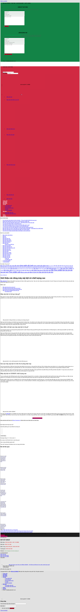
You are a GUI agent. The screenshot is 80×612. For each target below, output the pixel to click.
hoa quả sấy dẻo (34, 267)
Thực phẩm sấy (14, 272)
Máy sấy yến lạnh (6, 256)
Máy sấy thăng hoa (7, 250)
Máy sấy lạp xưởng (7, 245)
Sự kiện (6, 209)
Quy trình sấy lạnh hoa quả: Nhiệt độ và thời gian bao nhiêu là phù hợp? (18, 227)
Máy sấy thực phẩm (7, 252)
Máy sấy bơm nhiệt (7, 239)
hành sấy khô (15, 267)
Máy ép (4, 236)
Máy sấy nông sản (7, 249)
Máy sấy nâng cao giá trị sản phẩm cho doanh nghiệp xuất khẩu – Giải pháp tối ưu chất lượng (23, 228)
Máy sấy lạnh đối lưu (9, 244)
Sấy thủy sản (47, 270)
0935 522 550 (9, 548)
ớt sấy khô (50, 272)
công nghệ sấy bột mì (7, 529)
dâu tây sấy (64, 265)
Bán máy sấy (3, 265)
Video (4, 214)
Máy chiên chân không (7, 235)
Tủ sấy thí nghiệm (6, 260)
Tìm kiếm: (5, 73)
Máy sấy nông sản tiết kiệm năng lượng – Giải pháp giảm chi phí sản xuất (18, 222)
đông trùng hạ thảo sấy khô (38, 272)
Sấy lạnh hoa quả (51, 268)
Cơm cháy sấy (51, 265)
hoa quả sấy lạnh (47, 267)
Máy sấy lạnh (5, 243)
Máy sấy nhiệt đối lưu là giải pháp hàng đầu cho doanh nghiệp (16, 229)
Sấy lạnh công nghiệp (42, 268)
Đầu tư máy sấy (25, 272)
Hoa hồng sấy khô (21, 267)
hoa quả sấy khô (41, 267)
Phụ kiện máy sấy (6, 257)
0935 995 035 (9, 546)
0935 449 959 (16, 546)
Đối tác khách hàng (9, 207)
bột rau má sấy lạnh (13, 265)
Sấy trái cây (66, 270)
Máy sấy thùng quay (7, 253)
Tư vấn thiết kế (6, 261)
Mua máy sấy (68, 267)
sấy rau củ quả (20, 270)
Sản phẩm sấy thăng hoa (10, 213)
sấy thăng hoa (27, 270)
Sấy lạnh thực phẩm (66, 268)
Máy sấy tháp (5, 251)
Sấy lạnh (36, 268)
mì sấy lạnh (15, 529)
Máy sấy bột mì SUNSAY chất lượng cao (11, 290)
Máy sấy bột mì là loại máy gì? (9, 287)
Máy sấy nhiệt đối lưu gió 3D (9, 247)
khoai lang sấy (59, 267)
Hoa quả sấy (28, 267)
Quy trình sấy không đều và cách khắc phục (12, 223)
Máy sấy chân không (7, 240)
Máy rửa (4, 237)
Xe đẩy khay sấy (8, 259)
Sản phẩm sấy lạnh (9, 212)
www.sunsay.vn (15, 550)
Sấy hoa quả (13, 268)
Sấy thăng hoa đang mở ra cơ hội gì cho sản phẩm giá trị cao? (16, 225)
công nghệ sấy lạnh (26, 266)
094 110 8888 (16, 542)
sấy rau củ (14, 270)
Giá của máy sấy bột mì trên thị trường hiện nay (12, 289)
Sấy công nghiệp (7, 268)
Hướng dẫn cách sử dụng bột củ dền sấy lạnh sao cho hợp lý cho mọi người (16, 530)
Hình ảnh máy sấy (53, 267)
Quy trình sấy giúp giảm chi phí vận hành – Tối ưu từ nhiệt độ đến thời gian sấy (20, 220)
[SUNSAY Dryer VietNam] (21, 94)
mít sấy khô (63, 267)
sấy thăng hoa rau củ (37, 270)
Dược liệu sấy (70, 265)
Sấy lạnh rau (58, 268)
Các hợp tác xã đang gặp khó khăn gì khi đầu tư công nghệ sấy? (16, 230)
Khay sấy (7, 258)
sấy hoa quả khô (25, 268)
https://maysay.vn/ (17, 420)
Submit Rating (3, 435)
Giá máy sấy (3, 267)
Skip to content (3, 1)
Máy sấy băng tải (6, 238)
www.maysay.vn (7, 550)
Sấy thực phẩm (56, 270)
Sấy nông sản (8, 270)
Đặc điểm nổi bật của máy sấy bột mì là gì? (11, 288)
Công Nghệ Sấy (8, 205)
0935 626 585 (8, 542)
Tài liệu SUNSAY (8, 210)
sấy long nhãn (31, 268)
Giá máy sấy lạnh (9, 267)
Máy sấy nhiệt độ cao (7, 246)
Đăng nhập (12, 608)
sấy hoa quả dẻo (20, 268)
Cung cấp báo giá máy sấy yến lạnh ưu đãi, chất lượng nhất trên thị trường (16, 532)
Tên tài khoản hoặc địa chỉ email (7, 603)
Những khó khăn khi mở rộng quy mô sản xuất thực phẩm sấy (16, 221)
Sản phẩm (5, 203)
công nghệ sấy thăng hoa (41, 265)
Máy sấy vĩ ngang (6, 254)
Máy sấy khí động (6, 242)
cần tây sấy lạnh (58, 265)
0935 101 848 (8, 544)
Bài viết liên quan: (8, 291)
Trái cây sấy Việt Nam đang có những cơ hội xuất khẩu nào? (16, 226)
